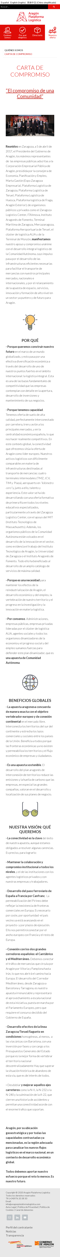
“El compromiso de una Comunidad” (30, 93)
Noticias (11, 1231)
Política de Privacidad (28, 1207)
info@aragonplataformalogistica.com (23, 1204)
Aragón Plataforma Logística (30, 17)
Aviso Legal (11, 1207)
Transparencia (15, 1235)
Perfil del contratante (19, 1227)
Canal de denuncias (24, 1210)
